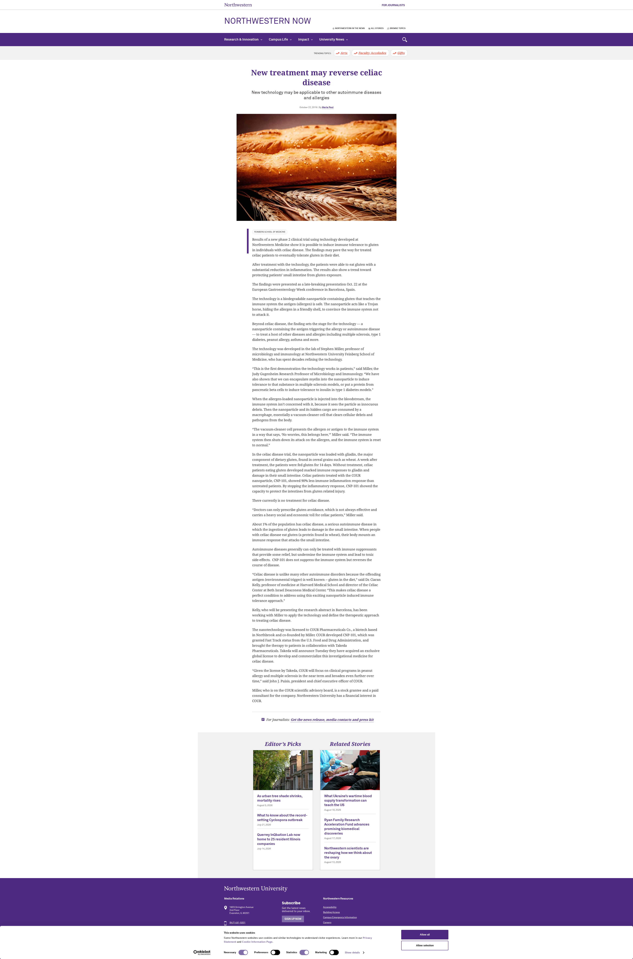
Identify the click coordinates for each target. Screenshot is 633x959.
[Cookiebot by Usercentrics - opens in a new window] (202, 952)
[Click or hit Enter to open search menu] (405, 39)
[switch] (275, 952)
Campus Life (279, 39)
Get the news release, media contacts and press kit (332, 719)
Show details (352, 952)
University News (332, 39)
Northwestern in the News (350, 29)
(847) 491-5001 (237, 923)
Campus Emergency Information (340, 917)
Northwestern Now (267, 21)
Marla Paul (327, 107)
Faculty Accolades (372, 53)
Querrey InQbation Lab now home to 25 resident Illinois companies (278, 839)
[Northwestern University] (316, 889)
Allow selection (425, 945)
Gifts (401, 53)
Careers (327, 922)
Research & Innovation (241, 39)
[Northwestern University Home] (238, 4)
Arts (344, 53)
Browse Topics (398, 29)
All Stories (377, 29)
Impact (304, 39)
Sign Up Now (293, 919)
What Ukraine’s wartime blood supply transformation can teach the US (348, 801)
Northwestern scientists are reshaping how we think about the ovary (348, 853)
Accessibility (329, 907)
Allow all (425, 934)
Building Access (331, 912)
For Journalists (393, 5)
